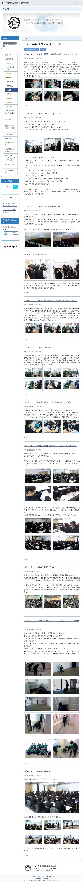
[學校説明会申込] (10, 233)
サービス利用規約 (34, 876)
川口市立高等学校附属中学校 (15, 3)
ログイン (78, 3)
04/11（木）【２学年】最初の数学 (39, 567)
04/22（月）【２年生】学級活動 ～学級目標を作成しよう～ (50, 301)
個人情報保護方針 (49, 876)
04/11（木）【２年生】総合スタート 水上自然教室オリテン (50, 446)
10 (27, 292)
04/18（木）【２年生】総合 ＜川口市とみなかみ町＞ (48, 402)
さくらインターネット (44, 880)
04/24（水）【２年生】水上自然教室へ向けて (44, 206)
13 (27, 855)
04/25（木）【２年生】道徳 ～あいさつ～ (43, 113)
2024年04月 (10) (30, 49)
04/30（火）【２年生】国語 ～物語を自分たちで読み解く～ (50, 54)
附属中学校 (30, 58)
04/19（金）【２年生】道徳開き (38, 347)
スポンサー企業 (54, 880)
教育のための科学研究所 (30, 880)
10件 (42, 49)
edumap (45, 878)
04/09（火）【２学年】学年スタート (40, 771)
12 (27, 763)
